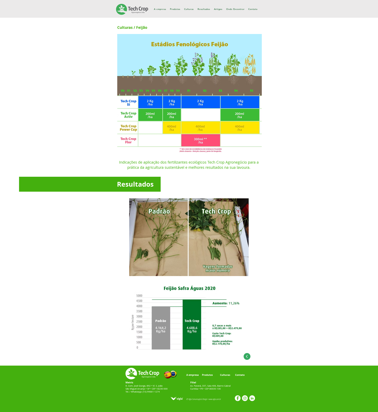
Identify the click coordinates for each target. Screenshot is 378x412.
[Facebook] (238, 398)
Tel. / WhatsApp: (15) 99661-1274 (143, 391)
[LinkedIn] (252, 398)
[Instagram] (245, 398)
